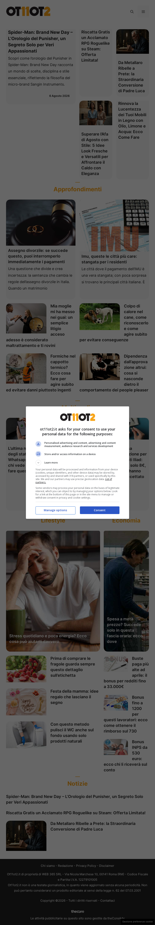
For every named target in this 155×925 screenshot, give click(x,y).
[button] (77, 463)
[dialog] (77, 462)
